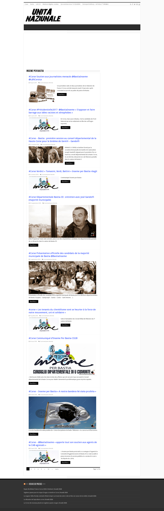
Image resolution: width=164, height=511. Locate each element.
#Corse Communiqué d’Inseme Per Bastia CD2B (53, 338)
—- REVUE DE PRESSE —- (35, 484)
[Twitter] (135, 4)
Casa (26, 4)
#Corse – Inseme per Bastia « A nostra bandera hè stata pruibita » (62, 391)
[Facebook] (132, 4)
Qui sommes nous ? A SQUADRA (70, 4)
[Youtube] (139, 4)
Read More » (61, 94)
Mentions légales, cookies (50, 4)
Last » (57, 469)
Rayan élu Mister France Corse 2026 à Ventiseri (38, 489)
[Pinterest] (137, 4)
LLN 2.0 (38, 4)
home (32, 4)
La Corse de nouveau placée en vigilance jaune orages (41, 503)
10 (48, 469)
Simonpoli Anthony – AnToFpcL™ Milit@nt (95, 4)
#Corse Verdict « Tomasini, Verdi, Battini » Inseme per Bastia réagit (63, 171)
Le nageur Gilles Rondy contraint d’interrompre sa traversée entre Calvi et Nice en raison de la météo (56, 496)
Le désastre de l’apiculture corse (34, 499)
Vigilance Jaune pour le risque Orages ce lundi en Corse (41, 492)
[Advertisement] (82, 52)
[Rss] (131, 4)
